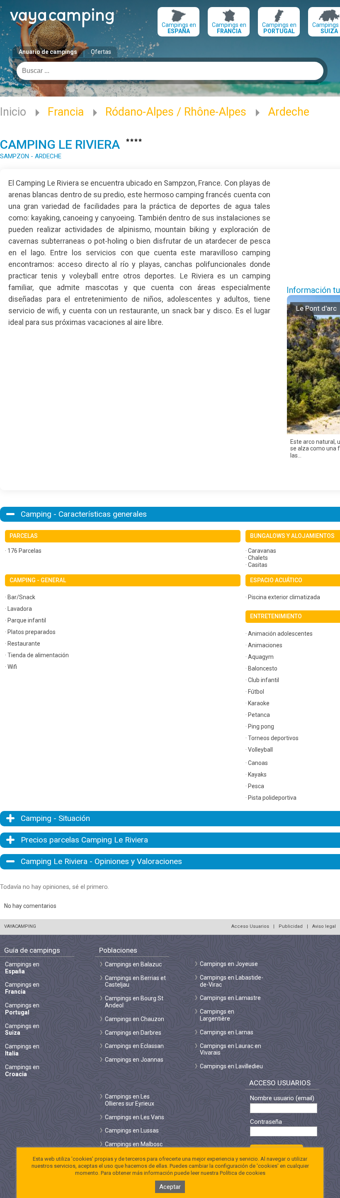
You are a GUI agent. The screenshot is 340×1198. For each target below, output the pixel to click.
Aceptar (170, 1187)
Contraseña (266, 1121)
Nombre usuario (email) (282, 1098)
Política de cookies (242, 1173)
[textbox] (170, 71)
